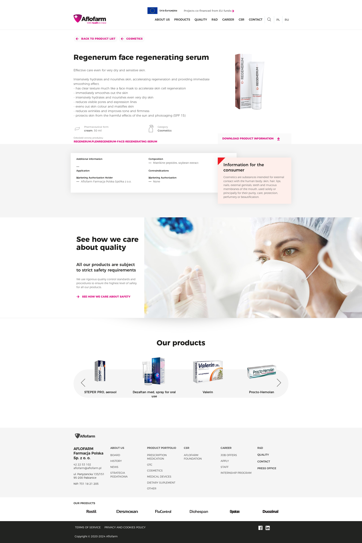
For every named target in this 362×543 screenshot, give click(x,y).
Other (151, 488)
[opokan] (199, 511)
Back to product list (98, 38)
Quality (201, 19)
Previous (84, 383)
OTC (149, 464)
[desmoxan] (91, 511)
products (182, 19)
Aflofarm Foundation (193, 457)
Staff (225, 467)
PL (278, 20)
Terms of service (88, 527)
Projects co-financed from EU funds (207, 10)
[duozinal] (235, 511)
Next (278, 383)
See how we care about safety (106, 296)
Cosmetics (134, 38)
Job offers (229, 455)
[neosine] (270, 511)
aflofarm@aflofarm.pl (87, 468)
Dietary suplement (161, 482)
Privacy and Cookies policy (125, 527)
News (114, 467)
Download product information (248, 138)
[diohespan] (163, 511)
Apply (225, 461)
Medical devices (159, 476)
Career (228, 19)
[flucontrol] (127, 511)
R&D (215, 19)
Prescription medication (157, 457)
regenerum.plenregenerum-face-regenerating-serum (115, 141)
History (116, 461)
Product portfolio (161, 448)
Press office (266, 468)
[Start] (90, 19)
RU (287, 20)
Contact (255, 19)
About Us (162, 19)
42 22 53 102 (82, 464)
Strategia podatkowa (119, 474)
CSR (241, 19)
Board (115, 455)
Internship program (236, 473)
